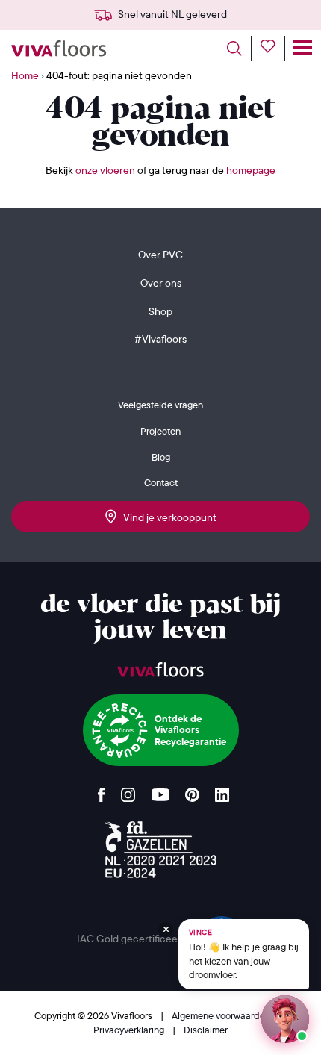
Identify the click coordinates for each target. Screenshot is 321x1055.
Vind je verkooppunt (166, 517)
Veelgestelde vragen (160, 405)
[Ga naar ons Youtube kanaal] (160, 791)
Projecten (160, 431)
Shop (160, 311)
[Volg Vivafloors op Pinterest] (192, 791)
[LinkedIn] (222, 791)
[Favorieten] (273, 48)
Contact (161, 482)
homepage (250, 170)
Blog (161, 457)
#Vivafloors (160, 339)
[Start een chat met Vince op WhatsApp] (285, 1019)
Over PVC (160, 254)
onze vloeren (105, 170)
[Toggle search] (239, 48)
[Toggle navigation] (302, 48)
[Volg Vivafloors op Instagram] (128, 791)
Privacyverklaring (129, 1030)
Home (25, 75)
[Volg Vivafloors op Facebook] (101, 791)
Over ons (160, 283)
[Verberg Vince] (165, 929)
